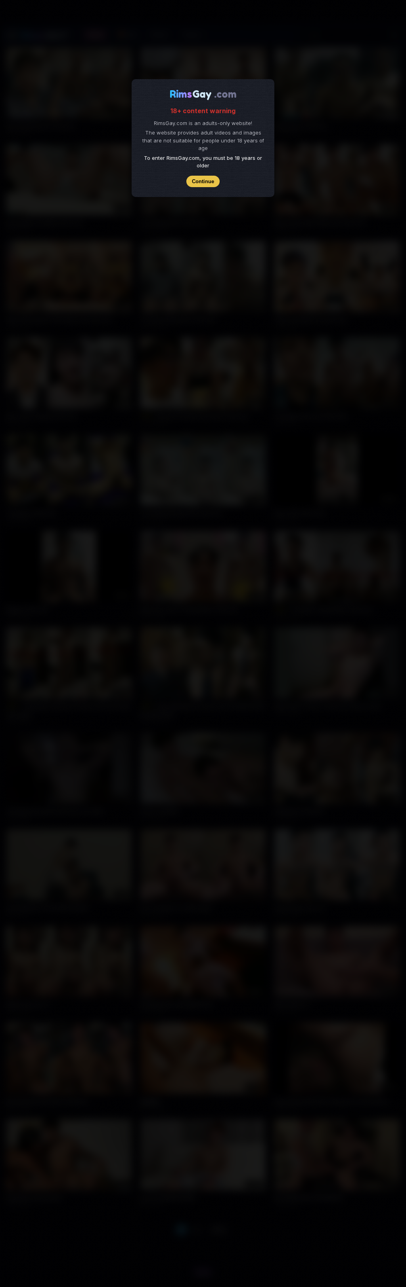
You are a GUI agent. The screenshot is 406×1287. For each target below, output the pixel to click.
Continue (203, 181)
